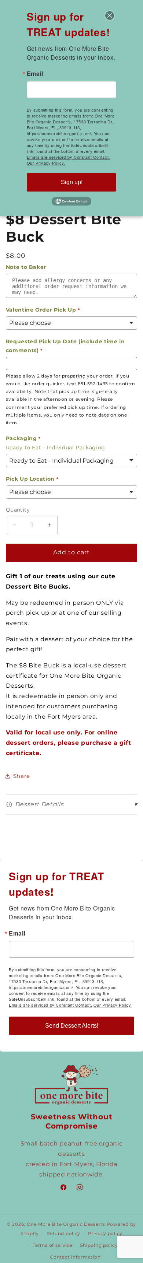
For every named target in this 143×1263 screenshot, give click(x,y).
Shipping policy (99, 1245)
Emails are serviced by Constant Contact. (50, 1005)
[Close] (109, 15)
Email (17, 933)
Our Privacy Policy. (113, 1005)
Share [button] (21, 776)
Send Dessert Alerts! (71, 1025)
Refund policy (64, 1233)
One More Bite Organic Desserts (66, 1224)
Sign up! (71, 182)
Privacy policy (105, 1233)
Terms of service (53, 1245)
